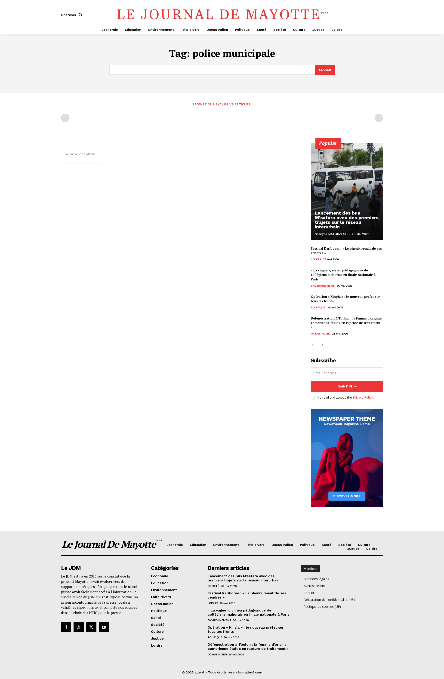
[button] (72, 15)
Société (213, 586)
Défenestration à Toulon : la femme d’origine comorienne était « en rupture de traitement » (346, 322)
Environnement (323, 285)
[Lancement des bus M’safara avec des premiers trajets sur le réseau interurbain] (347, 191)
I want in (344, 386)
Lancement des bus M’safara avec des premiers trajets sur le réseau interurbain (347, 220)
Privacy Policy (363, 397)
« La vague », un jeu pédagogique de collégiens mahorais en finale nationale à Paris (343, 274)
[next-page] (321, 345)
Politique (318, 307)
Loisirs (316, 259)
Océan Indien (320, 333)
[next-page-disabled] (379, 118)
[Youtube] (104, 627)
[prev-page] (65, 118)
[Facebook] (66, 627)
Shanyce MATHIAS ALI (331, 234)
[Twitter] (91, 627)
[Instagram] (79, 627)
